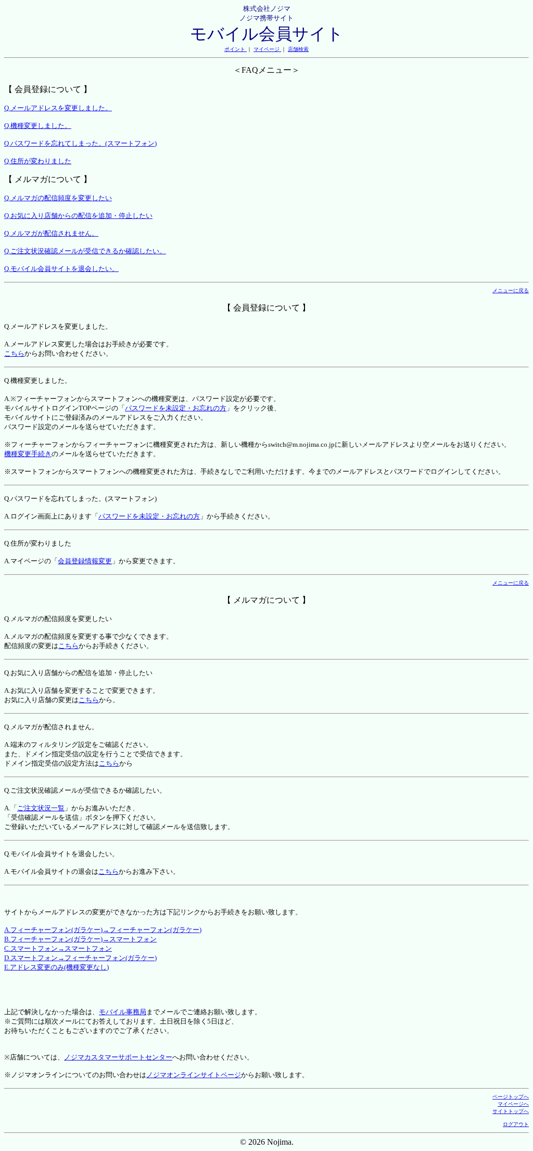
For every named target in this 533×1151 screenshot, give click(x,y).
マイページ (267, 49)
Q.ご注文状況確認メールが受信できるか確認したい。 (85, 251)
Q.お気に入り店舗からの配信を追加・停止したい (78, 215)
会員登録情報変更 (85, 561)
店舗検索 (298, 49)
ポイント (235, 49)
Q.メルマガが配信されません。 (51, 233)
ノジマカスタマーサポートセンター (118, 1057)
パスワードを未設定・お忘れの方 (175, 408)
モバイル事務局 (122, 1012)
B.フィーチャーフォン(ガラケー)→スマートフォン (80, 939)
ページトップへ (510, 1097)
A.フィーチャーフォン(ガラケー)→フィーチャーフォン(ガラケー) (102, 930)
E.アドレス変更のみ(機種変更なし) (56, 967)
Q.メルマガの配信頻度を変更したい (58, 198)
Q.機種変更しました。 (37, 126)
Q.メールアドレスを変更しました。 (58, 108)
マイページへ (513, 1104)
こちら (14, 353)
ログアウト (516, 1124)
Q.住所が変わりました (37, 161)
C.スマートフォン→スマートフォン (58, 948)
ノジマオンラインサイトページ (193, 1075)
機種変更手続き (28, 454)
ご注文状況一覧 (41, 808)
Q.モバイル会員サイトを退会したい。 (61, 269)
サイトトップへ (510, 1111)
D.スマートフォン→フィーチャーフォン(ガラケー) (80, 958)
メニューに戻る (510, 290)
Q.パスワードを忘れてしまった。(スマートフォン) (80, 143)
